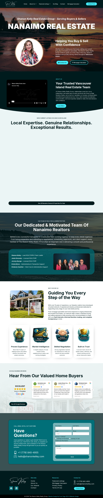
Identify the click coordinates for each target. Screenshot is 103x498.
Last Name (76, 426)
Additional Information (61, 440)
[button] (92, 390)
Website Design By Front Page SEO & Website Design (63, 496)
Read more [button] (36, 396)
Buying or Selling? (60, 436)
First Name (58, 426)
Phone (74, 431)
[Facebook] (11, 488)
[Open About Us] (36, 4)
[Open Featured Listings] (50, 4)
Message (57, 446)
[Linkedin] (16, 488)
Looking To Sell (75, 438)
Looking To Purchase (63, 438)
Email (56, 431)
